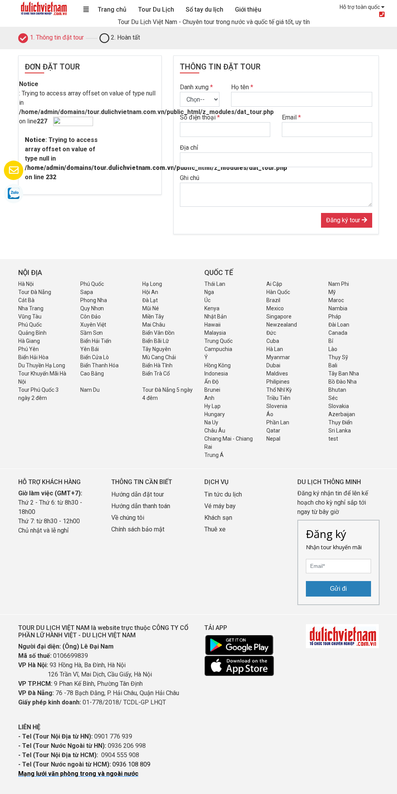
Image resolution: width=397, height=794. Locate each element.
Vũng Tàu (29, 316)
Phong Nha (93, 300)
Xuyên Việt (93, 325)
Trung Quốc (218, 341)
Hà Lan (274, 349)
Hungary (214, 414)
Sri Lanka (339, 430)
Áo (269, 414)
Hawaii (212, 325)
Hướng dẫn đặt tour (137, 494)
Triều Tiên (278, 398)
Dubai (273, 365)
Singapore (279, 316)
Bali (332, 365)
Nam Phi (338, 284)
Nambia (337, 308)
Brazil (273, 300)
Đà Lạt (150, 300)
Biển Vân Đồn (158, 333)
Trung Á (214, 455)
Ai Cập (274, 284)
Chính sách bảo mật (138, 529)
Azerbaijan (341, 414)
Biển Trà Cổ (156, 373)
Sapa (86, 292)
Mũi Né (150, 308)
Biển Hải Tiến (95, 341)
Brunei (212, 390)
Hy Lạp (212, 406)
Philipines (278, 382)
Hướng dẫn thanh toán (140, 506)
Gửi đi (338, 588)
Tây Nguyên (156, 349)
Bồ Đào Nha (342, 382)
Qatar (273, 430)
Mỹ (332, 292)
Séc (333, 398)
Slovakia (338, 406)
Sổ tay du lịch (204, 9)
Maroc (336, 300)
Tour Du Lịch (156, 9)
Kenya (211, 308)
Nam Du (90, 390)
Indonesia (216, 373)
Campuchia (218, 349)
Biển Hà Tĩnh (157, 365)
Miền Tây (153, 316)
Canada (337, 333)
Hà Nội (26, 284)
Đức (271, 333)
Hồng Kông (217, 365)
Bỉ (330, 341)
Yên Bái (89, 349)
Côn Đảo (90, 316)
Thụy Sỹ (338, 357)
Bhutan (337, 390)
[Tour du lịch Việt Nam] (43, 8)
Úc (207, 300)
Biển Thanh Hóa (99, 365)
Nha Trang (30, 308)
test (333, 439)
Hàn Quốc (278, 292)
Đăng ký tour (344, 220)
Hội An (150, 292)
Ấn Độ (211, 382)
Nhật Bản (215, 316)
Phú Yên (28, 349)
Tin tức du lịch (223, 494)
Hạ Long (152, 284)
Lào (332, 349)
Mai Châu (153, 325)
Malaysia (215, 333)
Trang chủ (112, 9)
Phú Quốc (92, 284)
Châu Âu (214, 430)
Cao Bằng (92, 373)
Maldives (277, 373)
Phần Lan (277, 422)
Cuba (272, 341)
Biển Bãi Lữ (155, 341)
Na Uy (211, 422)
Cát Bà (26, 300)
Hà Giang (29, 341)
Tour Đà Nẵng (34, 292)
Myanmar (278, 357)
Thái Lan (214, 284)
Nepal (273, 439)
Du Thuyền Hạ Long (41, 365)
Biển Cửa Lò (94, 357)
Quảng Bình (32, 333)
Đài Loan (338, 325)
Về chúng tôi (127, 517)
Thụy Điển (340, 422)
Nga (209, 292)
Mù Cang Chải (159, 357)
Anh (209, 398)
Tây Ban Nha (343, 373)
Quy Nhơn (92, 308)
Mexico (275, 308)
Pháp (334, 316)
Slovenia (276, 406)
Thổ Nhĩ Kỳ (279, 390)
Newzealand (281, 325)
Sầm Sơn (91, 333)
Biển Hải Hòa (33, 357)
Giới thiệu (248, 9)
